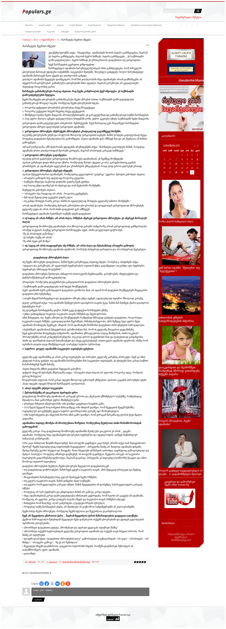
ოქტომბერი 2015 (171, 145)
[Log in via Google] (52, 583)
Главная (26, 39)
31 (58, 39)
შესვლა (197, 17)
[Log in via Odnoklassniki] (62, 583)
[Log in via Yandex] (68, 583)
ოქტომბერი (47, 39)
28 (176, 172)
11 (197, 159)
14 (176, 164)
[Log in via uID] (41, 583)
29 (182, 172)
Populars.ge (36, 11)
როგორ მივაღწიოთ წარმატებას (76, 562)
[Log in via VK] (57, 583)
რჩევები (32, 562)
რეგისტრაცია (183, 17)
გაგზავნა (38, 599)
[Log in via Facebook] (46, 583)
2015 (35, 39)
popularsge (53, 562)
